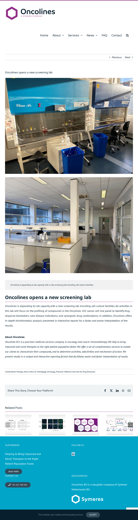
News (26, 371)
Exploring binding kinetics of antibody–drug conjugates (120, 417)
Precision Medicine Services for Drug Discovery (75, 371)
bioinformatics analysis (29, 320)
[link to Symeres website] (87, 497)
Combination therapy (14, 371)
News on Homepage (37, 371)
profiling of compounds (48, 311)
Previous (117, 57)
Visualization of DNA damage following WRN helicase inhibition (52, 415)
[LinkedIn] (73, 454)
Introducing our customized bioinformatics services (86, 417)
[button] (127, 35)
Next (127, 57)
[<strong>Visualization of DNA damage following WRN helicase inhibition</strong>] (52, 425)
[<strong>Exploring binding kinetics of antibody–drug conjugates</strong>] (120, 425)
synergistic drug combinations (81, 315)
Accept (93, 514)
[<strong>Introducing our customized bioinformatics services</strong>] (86, 425)
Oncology (51, 371)
